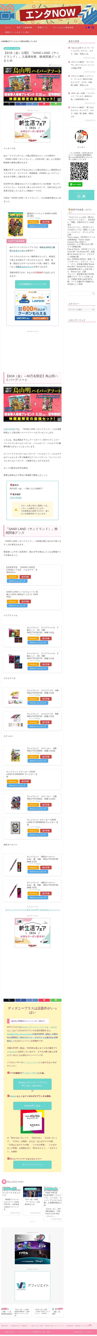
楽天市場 (45, 222)
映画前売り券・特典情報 (12, 48)
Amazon (33, 222)
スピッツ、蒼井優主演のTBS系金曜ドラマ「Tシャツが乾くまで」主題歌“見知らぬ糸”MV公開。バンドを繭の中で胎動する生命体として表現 (80, 279)
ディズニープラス (31, 1062)
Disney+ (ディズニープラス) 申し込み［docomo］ (32, 1084)
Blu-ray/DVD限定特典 (63, 27)
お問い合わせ (9, 1332)
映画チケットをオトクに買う (17, 32)
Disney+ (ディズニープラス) (33, 1027)
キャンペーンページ (32, 1164)
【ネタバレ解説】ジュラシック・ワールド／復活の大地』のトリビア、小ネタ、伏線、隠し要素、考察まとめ (82, 80)
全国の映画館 (9, 429)
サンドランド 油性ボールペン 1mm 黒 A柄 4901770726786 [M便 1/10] (43, 859)
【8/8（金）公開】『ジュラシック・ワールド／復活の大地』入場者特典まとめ (83, 96)
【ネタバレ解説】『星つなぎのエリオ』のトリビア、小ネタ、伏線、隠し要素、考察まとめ (82, 112)
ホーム (8, 27)
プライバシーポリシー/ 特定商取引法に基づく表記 (34, 1332)
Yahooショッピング (38, 226)
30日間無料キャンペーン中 (32, 284)
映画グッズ (42, 27)
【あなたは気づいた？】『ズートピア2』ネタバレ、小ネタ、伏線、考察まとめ (82, 51)
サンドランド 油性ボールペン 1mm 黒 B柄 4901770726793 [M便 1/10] (43, 885)
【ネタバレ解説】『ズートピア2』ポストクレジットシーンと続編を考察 (83, 65)
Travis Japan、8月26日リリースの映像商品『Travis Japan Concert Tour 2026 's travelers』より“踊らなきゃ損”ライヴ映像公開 (81, 242)
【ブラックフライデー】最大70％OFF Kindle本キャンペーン (32, 910)
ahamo (54, 1027)
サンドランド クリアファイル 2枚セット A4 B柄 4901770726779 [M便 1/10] (42, 655)
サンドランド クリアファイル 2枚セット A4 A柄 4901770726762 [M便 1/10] (42, 630)
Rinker (38, 218)
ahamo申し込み (32, 1105)
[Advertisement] (32, 350)
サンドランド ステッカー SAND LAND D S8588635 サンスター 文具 (42, 822)
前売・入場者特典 (24, 27)
